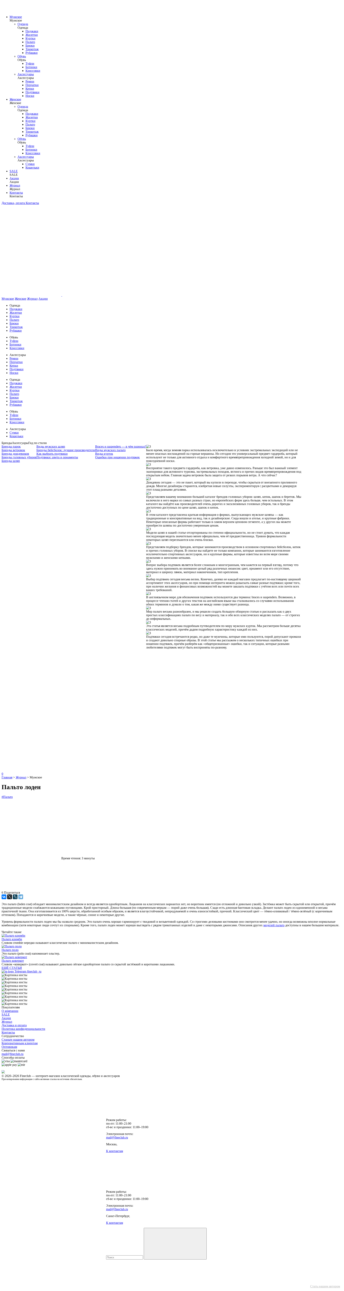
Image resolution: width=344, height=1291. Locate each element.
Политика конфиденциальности (23, 1029)
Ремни (29, 81)
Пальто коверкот (13, 960)
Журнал (15, 185)
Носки (29, 95)
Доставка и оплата (14, 1025)
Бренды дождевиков (15, 453)
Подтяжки (32, 92)
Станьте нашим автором (18, 1039)
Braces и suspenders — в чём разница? (120, 446)
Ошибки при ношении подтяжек (117, 457)
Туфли (29, 63)
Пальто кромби (12, 939)
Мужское (16, 17)
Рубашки (31, 52)
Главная (7, 777)
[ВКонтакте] (4, 896)
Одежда (23, 24)
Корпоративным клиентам (20, 1043)
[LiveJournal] (15, 896)
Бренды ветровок (13, 450)
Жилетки (31, 34)
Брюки (30, 45)
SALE (14, 171)
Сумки (30, 164)
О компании (10, 1011)
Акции (14, 178)
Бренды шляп (11, 461)
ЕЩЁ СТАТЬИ (12, 968)
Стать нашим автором (325, 1286)
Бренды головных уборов (19, 457)
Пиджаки (31, 31)
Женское (15, 99)
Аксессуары (26, 74)
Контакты (16, 192)
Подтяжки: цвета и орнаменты (57, 457)
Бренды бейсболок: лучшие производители (65, 450)
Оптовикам (9, 1046)
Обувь (22, 56)
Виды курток (104, 453)
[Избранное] (31, 708)
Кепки (29, 88)
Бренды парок (11, 446)
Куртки (30, 38)
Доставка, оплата (14, 203)
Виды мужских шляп (50, 446)
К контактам (114, 1151)
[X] (9, 896)
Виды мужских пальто (110, 450)
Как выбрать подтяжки (52, 453)
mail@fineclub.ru (12, 1054)
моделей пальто (273, 925)
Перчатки (32, 85)
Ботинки (31, 67)
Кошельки (32, 167)
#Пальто (7, 797)
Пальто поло (10, 950)
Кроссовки (32, 70)
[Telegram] (20, 896)
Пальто (30, 42)
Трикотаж (32, 49)
